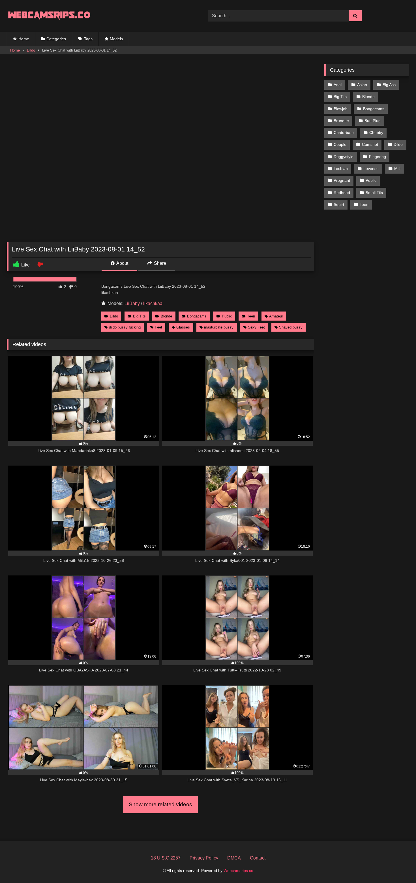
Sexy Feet (256, 327)
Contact (257, 858)
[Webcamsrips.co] (49, 16)
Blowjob (341, 108)
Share (159, 263)
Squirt (339, 204)
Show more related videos (160, 804)
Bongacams (197, 316)
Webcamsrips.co (238, 870)
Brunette (341, 120)
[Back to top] (398, 866)
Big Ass (389, 84)
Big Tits (139, 316)
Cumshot (370, 144)
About (121, 263)
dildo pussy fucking (125, 327)
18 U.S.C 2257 (166, 858)
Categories (56, 39)
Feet (158, 327)
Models (116, 39)
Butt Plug (372, 120)
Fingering (377, 156)
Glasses (183, 327)
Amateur (276, 316)
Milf (397, 168)
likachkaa (152, 303)
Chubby (376, 132)
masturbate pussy (218, 327)
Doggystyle (343, 156)
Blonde (166, 316)
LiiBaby (132, 303)
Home (23, 39)
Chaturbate (344, 132)
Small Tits (374, 192)
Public (227, 316)
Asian (362, 84)
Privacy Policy (204, 858)
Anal (338, 84)
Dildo (31, 50)
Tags (88, 39)
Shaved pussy (291, 327)
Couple (340, 144)
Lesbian (341, 168)
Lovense (371, 168)
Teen (251, 316)
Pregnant (342, 180)
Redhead (342, 192)
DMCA (234, 858)
